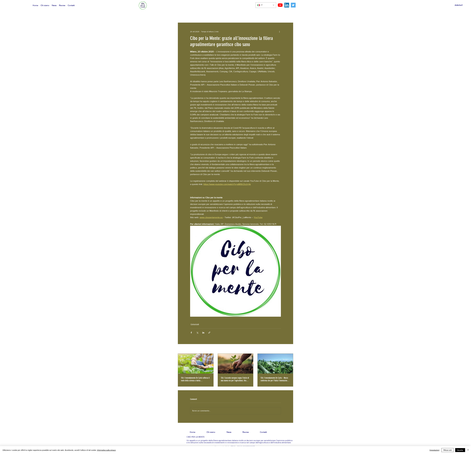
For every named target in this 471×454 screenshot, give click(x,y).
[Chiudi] (468, 450)
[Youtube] (280, 5)
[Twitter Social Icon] (293, 5)
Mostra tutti (289, 349)
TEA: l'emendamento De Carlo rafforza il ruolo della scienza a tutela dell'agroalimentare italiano (195, 379)
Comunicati (195, 324)
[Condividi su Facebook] (191, 332)
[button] (290, 11)
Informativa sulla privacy (106, 450)
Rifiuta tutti (447, 450)
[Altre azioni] (279, 31)
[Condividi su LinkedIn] (203, 332)
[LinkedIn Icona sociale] (286, 5)
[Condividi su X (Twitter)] (197, 332)
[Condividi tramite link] (209, 332)
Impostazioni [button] (434, 450)
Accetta (460, 450)
